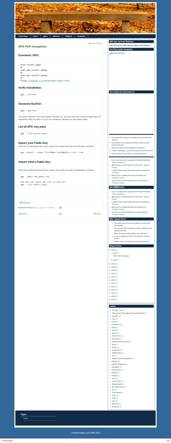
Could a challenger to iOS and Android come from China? (132, 151)
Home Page (23, 36)
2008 (113, 299)
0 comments (50, 208)
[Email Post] (60, 208)
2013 (113, 283)
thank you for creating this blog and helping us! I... (129, 175)
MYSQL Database (118, 364)
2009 (113, 296)
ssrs (113, 390)
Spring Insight (117, 384)
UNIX (114, 398)
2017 (113, 277)
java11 (114, 347)
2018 (113, 274)
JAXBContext (117, 353)
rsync (114, 378)
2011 (113, 290)
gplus (45, 36)
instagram (81, 36)
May (114, 260)
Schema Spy (116, 381)
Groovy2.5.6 (116, 336)
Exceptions (116, 325)
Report (114, 376)
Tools (114, 395)
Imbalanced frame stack (120, 342)
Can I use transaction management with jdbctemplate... (131, 160)
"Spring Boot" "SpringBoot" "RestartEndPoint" (128, 313)
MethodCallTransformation (121, 358)
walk (113, 401)
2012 (113, 287)
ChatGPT (115, 316)
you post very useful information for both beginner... (130, 181)
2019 (113, 270)
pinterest (56, 36)
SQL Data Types (118, 387)
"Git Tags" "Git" (117, 310)
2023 (113, 250)
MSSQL (115, 361)
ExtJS (114, 327)
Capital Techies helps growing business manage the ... (131, 170)
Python (114, 373)
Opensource (116, 370)
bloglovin (68, 36)
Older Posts (97, 213)
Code (114, 322)
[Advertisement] (131, 72)
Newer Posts (23, 213)
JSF (113, 356)
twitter (35, 36)
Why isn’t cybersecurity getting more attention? (128, 148)
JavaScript (116, 350)
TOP (168, 441)
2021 (113, 264)
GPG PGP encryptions (32, 46)
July (114, 253)
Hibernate (115, 339)
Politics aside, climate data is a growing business (129, 154)
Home (60, 213)
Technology (116, 392)
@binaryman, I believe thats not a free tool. (127, 165)
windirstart (116, 407)
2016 (113, 280)
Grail (114, 330)
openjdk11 (116, 367)
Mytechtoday (27, 10)
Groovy (114, 333)
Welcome (115, 404)
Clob (114, 319)
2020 (113, 267)
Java (114, 344)
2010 (113, 293)
